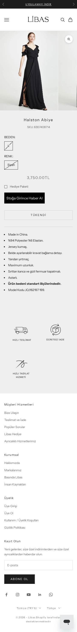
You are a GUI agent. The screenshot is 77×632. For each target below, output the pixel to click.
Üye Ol (8, 513)
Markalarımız (12, 470)
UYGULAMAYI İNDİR (38, 4)
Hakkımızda (12, 463)
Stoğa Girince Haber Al (24, 198)
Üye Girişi (10, 506)
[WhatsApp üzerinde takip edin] (51, 594)
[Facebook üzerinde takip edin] (6, 594)
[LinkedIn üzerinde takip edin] (40, 594)
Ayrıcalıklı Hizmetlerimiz (20, 441)
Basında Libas (13, 477)
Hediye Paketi (19, 186)
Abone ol (19, 579)
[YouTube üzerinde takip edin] (29, 594)
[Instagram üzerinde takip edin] (17, 594)
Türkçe (51, 608)
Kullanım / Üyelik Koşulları (21, 520)
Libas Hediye (12, 434)
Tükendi (38, 215)
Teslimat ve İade (15, 420)
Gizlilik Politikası (14, 527)
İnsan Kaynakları (15, 484)
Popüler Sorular (14, 427)
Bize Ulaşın (11, 413)
